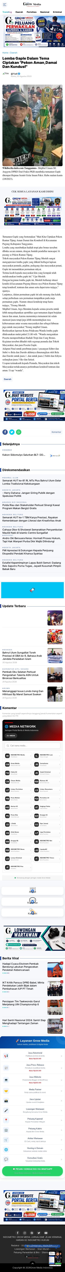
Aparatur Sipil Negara (16, 669)
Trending (7, 12)
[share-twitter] (12, 432)
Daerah (19, 12)
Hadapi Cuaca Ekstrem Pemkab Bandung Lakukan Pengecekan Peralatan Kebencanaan (20, 967)
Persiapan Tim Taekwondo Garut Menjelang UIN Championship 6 (21, 1003)
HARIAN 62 (21, 1240)
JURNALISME (37, 1237)
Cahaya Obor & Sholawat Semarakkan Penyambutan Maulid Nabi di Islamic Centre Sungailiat (32, 531)
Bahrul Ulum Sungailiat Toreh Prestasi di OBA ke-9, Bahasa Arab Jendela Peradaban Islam (22, 655)
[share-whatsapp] (18, 432)
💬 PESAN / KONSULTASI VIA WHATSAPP (32, 1171)
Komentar (56, 432)
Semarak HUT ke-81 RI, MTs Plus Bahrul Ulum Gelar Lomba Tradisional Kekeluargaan (31, 482)
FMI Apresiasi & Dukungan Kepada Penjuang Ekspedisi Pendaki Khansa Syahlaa (27, 552)
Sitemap (46, 1252)
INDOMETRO (9, 1237)
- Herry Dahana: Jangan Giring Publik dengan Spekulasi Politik (28, 494)
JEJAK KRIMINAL (53, 1237)
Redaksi (15, 1245)
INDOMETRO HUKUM (38, 1240)
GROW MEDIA (23, 1237)
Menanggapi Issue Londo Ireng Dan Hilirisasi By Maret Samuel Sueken (22, 693)
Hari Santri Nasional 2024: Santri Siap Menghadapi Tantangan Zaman (24, 1022)
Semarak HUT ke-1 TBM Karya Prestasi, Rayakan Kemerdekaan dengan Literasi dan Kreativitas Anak (31, 519)
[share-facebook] (5, 432)
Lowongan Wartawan (25, 1249)
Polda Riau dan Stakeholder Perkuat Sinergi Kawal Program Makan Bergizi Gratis (31, 507)
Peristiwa (31, 12)
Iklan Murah (43, 1249)
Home (5, 52)
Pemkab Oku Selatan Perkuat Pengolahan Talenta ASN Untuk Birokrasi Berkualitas (20, 675)
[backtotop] (32, 1264)
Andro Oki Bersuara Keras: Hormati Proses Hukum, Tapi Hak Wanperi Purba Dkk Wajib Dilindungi (31, 540)
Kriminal (57, 12)
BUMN (7, 688)
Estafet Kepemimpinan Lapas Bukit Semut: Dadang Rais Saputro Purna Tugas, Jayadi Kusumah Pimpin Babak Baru (31, 566)
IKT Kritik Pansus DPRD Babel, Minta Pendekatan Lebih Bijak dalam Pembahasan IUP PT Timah (23, 985)
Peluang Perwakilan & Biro (26, 1252)
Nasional (44, 12)
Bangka (8, 650)
